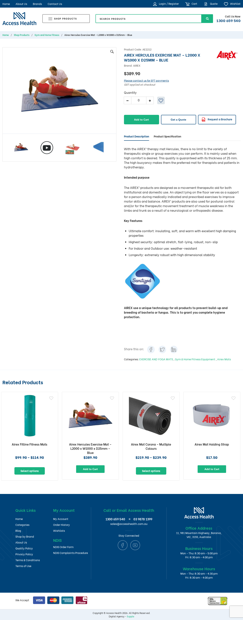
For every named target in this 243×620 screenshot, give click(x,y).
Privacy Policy (24, 554)
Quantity (130, 92)
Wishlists (59, 530)
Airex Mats (224, 359)
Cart (194, 4)
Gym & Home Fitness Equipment (195, 359)
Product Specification (167, 136)
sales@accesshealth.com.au (128, 524)
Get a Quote (178, 119)
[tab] (136, 136)
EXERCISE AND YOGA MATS (156, 359)
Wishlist (235, 4)
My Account (60, 519)
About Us (21, 4)
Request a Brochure (219, 119)
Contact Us (55, 4)
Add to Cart (141, 119)
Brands (37, 4)
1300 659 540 (228, 20)
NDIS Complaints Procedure (70, 553)
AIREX (136, 65)
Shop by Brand (24, 536)
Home (6, 4)
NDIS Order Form (63, 547)
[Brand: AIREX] (227, 55)
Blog (18, 530)
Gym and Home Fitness (47, 35)
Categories (22, 525)
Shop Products (65, 18)
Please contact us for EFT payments (146, 80)
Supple (130, 616)
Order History (61, 525)
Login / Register (168, 4)
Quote (213, 4)
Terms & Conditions (27, 560)
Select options (91, 471)
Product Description (136, 136)
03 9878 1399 (142, 519)
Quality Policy (24, 548)
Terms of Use (23, 566)
